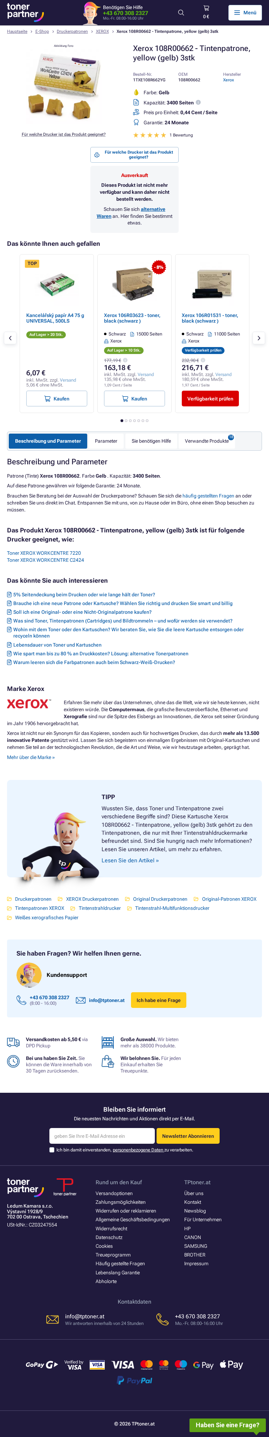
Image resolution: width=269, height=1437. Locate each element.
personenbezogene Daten (138, 1149)
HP (187, 1228)
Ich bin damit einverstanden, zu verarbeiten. (124, 1149)
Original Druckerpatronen (160, 899)
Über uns (194, 1193)
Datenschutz (109, 1237)
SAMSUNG (195, 1246)
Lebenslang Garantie (118, 1272)
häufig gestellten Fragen (208, 496)
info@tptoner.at (107, 1000)
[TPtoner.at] (25, 12)
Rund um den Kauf (119, 1182)
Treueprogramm (113, 1255)
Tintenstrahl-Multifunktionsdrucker (172, 908)
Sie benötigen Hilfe (151, 441)
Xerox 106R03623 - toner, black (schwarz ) (132, 318)
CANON (192, 1237)
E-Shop (42, 31)
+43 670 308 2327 (125, 13)
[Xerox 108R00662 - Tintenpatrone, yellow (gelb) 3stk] (63, 122)
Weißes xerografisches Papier (46, 917)
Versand (68, 380)
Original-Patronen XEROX (229, 899)
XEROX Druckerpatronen (92, 899)
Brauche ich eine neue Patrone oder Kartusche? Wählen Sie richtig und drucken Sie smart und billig (123, 603)
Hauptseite (17, 31)
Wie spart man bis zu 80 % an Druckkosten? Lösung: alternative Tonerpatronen (100, 653)
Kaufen (61, 398)
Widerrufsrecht (111, 1228)
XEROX (102, 31)
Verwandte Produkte (207, 441)
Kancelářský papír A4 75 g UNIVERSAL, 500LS (55, 318)
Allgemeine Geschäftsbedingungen (133, 1219)
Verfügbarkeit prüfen (210, 398)
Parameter (106, 441)
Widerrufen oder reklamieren (126, 1211)
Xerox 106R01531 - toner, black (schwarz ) (210, 318)
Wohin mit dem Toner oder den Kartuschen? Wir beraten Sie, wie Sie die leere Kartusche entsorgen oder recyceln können (128, 633)
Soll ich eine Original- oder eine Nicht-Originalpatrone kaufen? (82, 612)
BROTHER (194, 1255)
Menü (249, 12)
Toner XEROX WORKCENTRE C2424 (45, 560)
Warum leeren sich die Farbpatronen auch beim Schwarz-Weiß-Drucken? (94, 662)
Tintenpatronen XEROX (39, 908)
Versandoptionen (114, 1193)
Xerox (228, 80)
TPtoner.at (197, 1182)
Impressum (196, 1263)
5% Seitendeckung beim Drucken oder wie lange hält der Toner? (84, 594)
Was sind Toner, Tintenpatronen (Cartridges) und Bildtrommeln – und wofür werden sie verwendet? (123, 621)
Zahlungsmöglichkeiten (121, 1202)
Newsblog (195, 1211)
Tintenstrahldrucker (99, 908)
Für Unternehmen (203, 1219)
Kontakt (192, 1202)
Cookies (104, 1246)
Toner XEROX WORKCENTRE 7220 (44, 553)
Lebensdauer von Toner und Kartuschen (57, 645)
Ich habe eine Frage (159, 1000)
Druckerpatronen (72, 31)
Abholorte (106, 1281)
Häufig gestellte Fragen (120, 1263)
